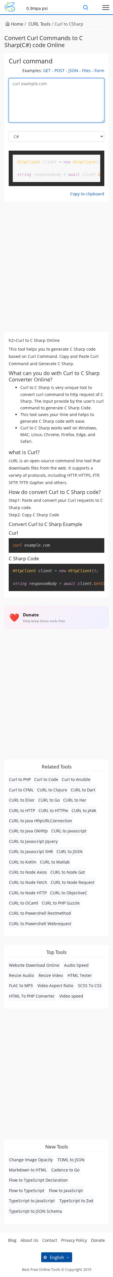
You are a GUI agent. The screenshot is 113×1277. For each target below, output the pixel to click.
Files (86, 70)
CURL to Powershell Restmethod (40, 913)
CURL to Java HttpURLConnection (40, 820)
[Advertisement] (56, 267)
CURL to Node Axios (28, 872)
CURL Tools (39, 24)
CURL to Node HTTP (28, 893)
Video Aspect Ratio (55, 985)
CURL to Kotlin (23, 862)
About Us (29, 1240)
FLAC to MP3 (21, 985)
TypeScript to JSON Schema (35, 1211)
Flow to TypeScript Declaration (38, 1180)
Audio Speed (76, 965)
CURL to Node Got (67, 872)
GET (47, 70)
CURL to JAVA (84, 810)
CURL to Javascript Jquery (33, 841)
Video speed (71, 996)
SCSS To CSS (90, 985)
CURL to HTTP (22, 810)
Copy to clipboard (87, 194)
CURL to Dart (83, 790)
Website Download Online (34, 965)
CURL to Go (49, 800)
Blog (12, 1240)
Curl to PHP (20, 779)
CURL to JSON (70, 851)
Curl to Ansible (76, 779)
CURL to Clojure (52, 790)
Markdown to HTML (28, 1170)
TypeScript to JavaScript (32, 1200)
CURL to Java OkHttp (28, 831)
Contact (49, 1240)
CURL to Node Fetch (28, 882)
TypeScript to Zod (76, 1200)
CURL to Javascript (68, 831)
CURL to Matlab (55, 862)
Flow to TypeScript (26, 1190)
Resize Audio (21, 975)
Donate (98, 1240)
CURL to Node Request (72, 882)
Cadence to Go (65, 1170)
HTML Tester (80, 975)
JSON (73, 70)
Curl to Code (46, 779)
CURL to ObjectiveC (68, 893)
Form (99, 70)
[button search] (85, 8)
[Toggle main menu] (106, 7)
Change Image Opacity (31, 1159)
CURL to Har (74, 800)
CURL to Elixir (22, 800)
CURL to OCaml (23, 903)
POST (59, 70)
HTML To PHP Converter (32, 996)
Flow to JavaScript (66, 1190)
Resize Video (51, 975)
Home (16, 24)
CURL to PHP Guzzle (61, 903)
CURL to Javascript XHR (31, 851)
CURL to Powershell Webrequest (40, 923)
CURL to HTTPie (53, 810)
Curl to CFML (21, 790)
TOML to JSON (71, 1159)
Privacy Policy (74, 1240)
